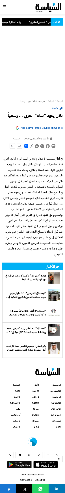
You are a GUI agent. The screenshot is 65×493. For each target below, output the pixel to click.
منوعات (35, 415)
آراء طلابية (15, 415)
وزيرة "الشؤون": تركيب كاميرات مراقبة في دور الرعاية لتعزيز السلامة (25, 277)
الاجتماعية (15, 403)
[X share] (42, 146)
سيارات (35, 421)
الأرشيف (16, 427)
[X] (57, 455)
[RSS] (59, 459)
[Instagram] (38, 455)
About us (40, 480)
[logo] (48, 7)
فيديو (36, 427)
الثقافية (35, 403)
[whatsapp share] (37, 146)
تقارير (58, 427)
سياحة (35, 409)
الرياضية (57, 108)
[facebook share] (48, 146)
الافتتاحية (56, 403)
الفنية (17, 391)
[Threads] (29, 455)
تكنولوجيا (56, 415)
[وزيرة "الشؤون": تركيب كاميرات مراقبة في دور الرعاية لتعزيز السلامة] (54, 278)
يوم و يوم (56, 409)
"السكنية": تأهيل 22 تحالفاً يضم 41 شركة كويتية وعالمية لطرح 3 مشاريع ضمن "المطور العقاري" (28, 313)
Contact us (26, 480)
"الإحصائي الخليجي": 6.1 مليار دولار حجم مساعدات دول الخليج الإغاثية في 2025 (27, 295)
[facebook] (47, 455)
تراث (18, 409)
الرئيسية (60, 101)
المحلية (16, 385)
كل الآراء (35, 397)
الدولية (35, 391)
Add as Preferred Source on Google (42, 128)
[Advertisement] (32, 65)
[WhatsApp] (10, 455)
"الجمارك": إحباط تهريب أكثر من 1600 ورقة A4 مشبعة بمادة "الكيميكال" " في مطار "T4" (26, 330)
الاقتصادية (55, 391)
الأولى (36, 385)
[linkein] (57, 488)
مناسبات (56, 421)
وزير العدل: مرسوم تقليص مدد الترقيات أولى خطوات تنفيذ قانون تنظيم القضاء (26, 348)
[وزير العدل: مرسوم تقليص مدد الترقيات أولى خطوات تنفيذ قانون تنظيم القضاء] (54, 348)
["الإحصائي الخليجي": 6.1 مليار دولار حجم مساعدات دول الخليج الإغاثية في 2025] (54, 295)
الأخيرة (17, 397)
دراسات (16, 421)
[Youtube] (19, 455)
